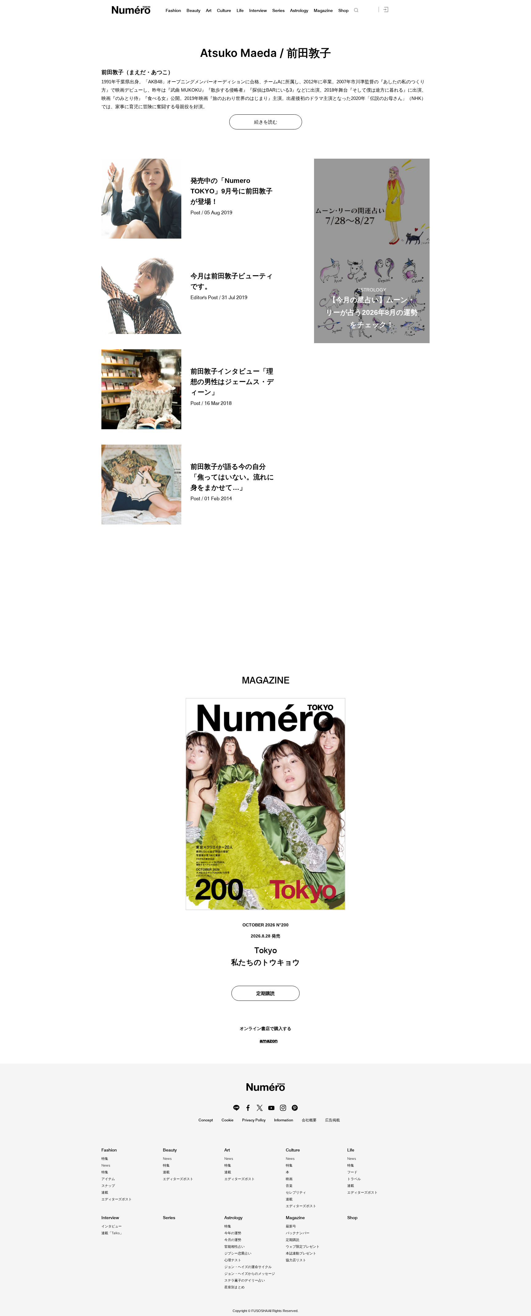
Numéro (131, 10)
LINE (236, 1108)
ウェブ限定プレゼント (303, 1246)
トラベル (354, 1179)
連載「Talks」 (112, 1233)
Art (208, 10)
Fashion (173, 10)
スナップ (108, 1185)
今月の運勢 (232, 1240)
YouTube (271, 1108)
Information (283, 1120)
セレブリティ (296, 1192)
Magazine (323, 10)
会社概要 (309, 1120)
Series (278, 10)
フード (352, 1172)
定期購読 (265, 993)
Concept (206, 1120)
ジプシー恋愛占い (237, 1253)
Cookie (228, 1120)
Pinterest (295, 1108)
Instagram (283, 1108)
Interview (258, 10)
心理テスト (232, 1260)
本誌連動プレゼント (301, 1253)
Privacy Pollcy (254, 1120)
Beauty (193, 10)
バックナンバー (297, 1233)
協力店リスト (296, 1260)
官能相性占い (234, 1246)
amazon (268, 1040)
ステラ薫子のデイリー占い (244, 1280)
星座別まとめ (234, 1287)
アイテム (108, 1179)
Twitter (260, 1108)
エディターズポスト (116, 1199)
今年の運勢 (232, 1233)
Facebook (248, 1108)
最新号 (291, 1226)
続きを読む (265, 122)
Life (240, 10)
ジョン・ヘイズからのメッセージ (249, 1273)
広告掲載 (332, 1120)
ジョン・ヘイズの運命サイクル (248, 1267)
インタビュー (111, 1226)
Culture (224, 10)
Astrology (299, 10)
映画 (289, 1179)
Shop (343, 10)
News (105, 1165)
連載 (104, 1192)
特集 (104, 1158)
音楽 (289, 1185)
